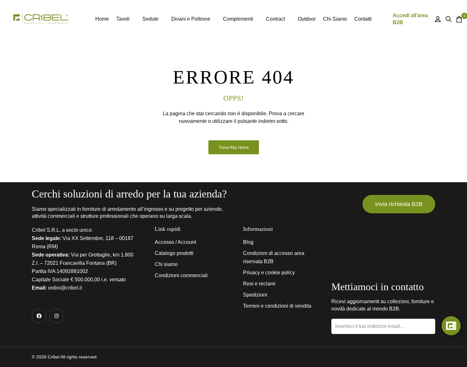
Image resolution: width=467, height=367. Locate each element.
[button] (398, 204)
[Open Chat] (451, 325)
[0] (458, 19)
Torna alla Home (234, 147)
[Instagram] (56, 316)
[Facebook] (39, 316)
